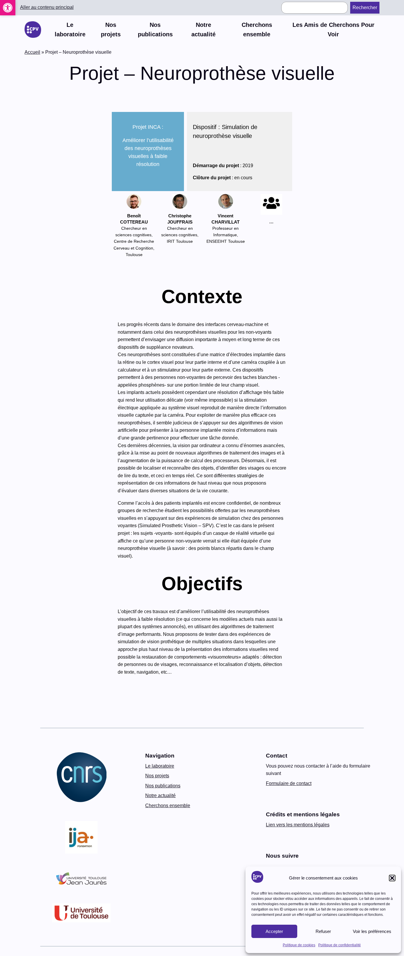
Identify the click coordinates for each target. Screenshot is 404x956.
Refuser (323, 931)
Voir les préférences (372, 931)
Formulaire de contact (288, 783)
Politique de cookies (299, 945)
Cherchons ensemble (167, 805)
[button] (7, 7)
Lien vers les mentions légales (297, 824)
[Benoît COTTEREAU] (134, 202)
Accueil (32, 52)
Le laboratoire (159, 765)
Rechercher (365, 7)
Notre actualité (160, 795)
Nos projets (157, 775)
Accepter (274, 931)
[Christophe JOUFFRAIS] (180, 202)
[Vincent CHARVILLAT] (225, 202)
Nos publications (162, 785)
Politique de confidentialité (339, 945)
